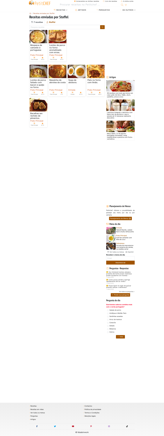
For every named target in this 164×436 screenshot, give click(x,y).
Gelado (112, 326)
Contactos (88, 406)
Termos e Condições (92, 413)
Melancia (112, 329)
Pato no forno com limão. (94, 81)
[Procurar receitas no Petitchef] (122, 4)
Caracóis (112, 322)
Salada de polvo (115, 310)
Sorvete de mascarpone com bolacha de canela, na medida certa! (124, 247)
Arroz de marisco (115, 319)
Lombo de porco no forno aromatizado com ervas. (57, 49)
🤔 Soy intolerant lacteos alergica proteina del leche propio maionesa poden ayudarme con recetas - (119, 273)
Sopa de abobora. (72, 81)
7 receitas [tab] (38, 22)
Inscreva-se (120, 263)
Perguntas (104, 10)
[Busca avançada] (126, 5)
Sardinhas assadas (116, 316)
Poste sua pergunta (121, 295)
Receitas (60, 10)
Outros (111, 332)
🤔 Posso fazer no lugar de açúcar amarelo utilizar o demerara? (118, 286)
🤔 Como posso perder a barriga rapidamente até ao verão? (118, 280)
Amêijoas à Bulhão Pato (117, 313)
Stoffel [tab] (51, 22)
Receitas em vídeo (37, 409)
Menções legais (90, 416)
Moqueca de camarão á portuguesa (36, 47)
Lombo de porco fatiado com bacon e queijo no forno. (38, 83)
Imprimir (130, 252)
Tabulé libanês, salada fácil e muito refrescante (125, 231)
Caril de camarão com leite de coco (124, 238)
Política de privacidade (93, 409)
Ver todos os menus (116, 252)
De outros (127, 10)
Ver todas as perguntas (126, 291)
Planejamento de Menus (119, 218)
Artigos (81, 10)
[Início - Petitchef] (30, 13)
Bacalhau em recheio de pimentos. (36, 115)
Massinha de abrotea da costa (57, 81)
